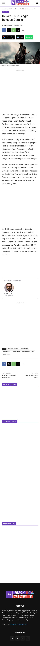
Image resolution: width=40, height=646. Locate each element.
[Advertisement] (20, 91)
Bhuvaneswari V (8, 25)
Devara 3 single (24, 348)
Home (4, 9)
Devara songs (6, 351)
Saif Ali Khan (6, 354)
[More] (23, 30)
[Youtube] (28, 638)
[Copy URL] (18, 30)
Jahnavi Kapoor (26, 351)
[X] (9, 30)
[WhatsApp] (13, 30)
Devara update (16, 351)
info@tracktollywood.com (18, 624)
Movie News (10, 9)
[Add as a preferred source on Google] (8, 37)
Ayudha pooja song (13, 348)
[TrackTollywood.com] (20, 594)
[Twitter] (17, 638)
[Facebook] (4, 30)
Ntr (33, 351)
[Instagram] (23, 638)
